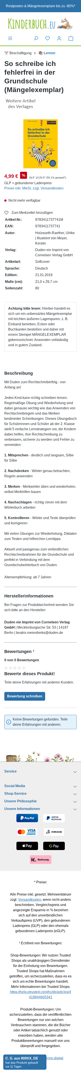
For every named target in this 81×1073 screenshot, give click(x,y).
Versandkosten (29, 899)
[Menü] (10, 38)
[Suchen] (36, 38)
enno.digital (54, 1058)
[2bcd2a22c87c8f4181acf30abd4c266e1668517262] (40, 143)
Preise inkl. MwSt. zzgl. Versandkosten (34, 188)
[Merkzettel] (47, 38)
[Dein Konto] (59, 38)
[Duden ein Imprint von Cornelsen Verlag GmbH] (40, 104)
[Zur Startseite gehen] (40, 23)
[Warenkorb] (71, 38)
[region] (40, 143)
